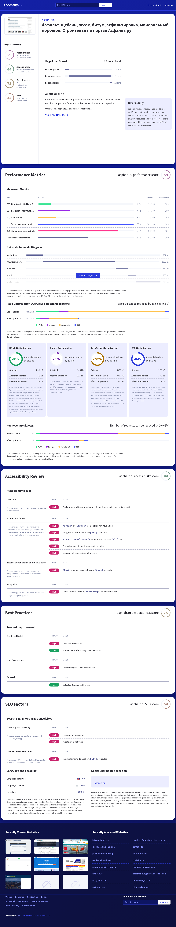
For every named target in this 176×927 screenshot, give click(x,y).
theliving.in (138, 860)
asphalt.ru (48, 20)
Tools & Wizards (155, 5)
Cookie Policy (28, 905)
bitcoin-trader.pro (101, 840)
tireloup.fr (97, 873)
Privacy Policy (12, 905)
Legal (43, 896)
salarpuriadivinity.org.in (104, 867)
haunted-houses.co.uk (144, 867)
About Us (169, 5)
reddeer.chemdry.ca (102, 860)
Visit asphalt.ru (55, 114)
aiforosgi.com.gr (141, 887)
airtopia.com (98, 887)
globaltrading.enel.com (103, 846)
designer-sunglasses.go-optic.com (150, 873)
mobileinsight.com (142, 880)
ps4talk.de (138, 846)
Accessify (13, 5)
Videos (9, 896)
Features (19, 896)
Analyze (106, 5)
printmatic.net (140, 853)
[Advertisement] (107, 47)
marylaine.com (99, 880)
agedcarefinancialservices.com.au (149, 840)
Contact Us (32, 896)
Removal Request (40, 901)
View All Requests (88, 275)
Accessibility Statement (17, 901)
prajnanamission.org (102, 853)
